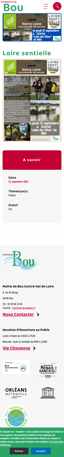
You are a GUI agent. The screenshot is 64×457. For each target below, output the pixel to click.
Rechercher (57, 6)
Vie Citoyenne (16, 348)
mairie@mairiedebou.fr (23, 308)
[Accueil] (16, 6)
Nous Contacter (18, 314)
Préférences (5, 444)
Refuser (19, 451)
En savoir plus (56, 441)
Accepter (41, 451)
